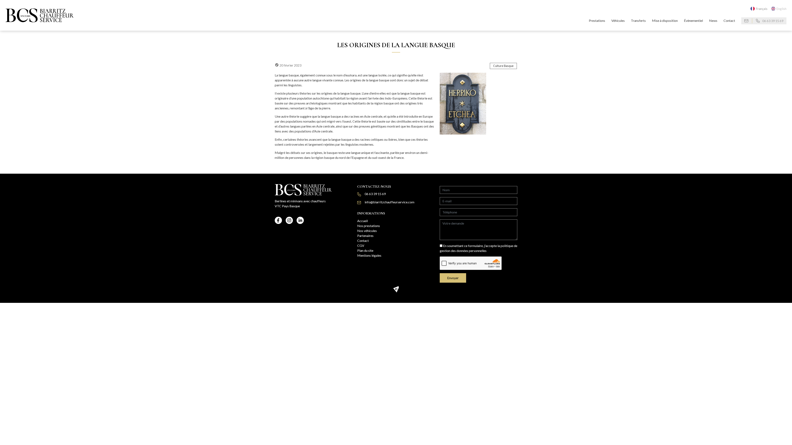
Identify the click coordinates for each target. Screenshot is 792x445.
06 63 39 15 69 (772, 21)
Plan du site (365, 250)
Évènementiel (693, 20)
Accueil (362, 221)
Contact (729, 20)
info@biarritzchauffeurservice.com (389, 202)
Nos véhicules (367, 231)
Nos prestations (368, 226)
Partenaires (365, 236)
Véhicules (618, 20)
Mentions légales (369, 255)
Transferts (638, 20)
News (713, 20)
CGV (360, 245)
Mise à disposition (665, 20)
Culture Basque (503, 66)
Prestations (597, 20)
